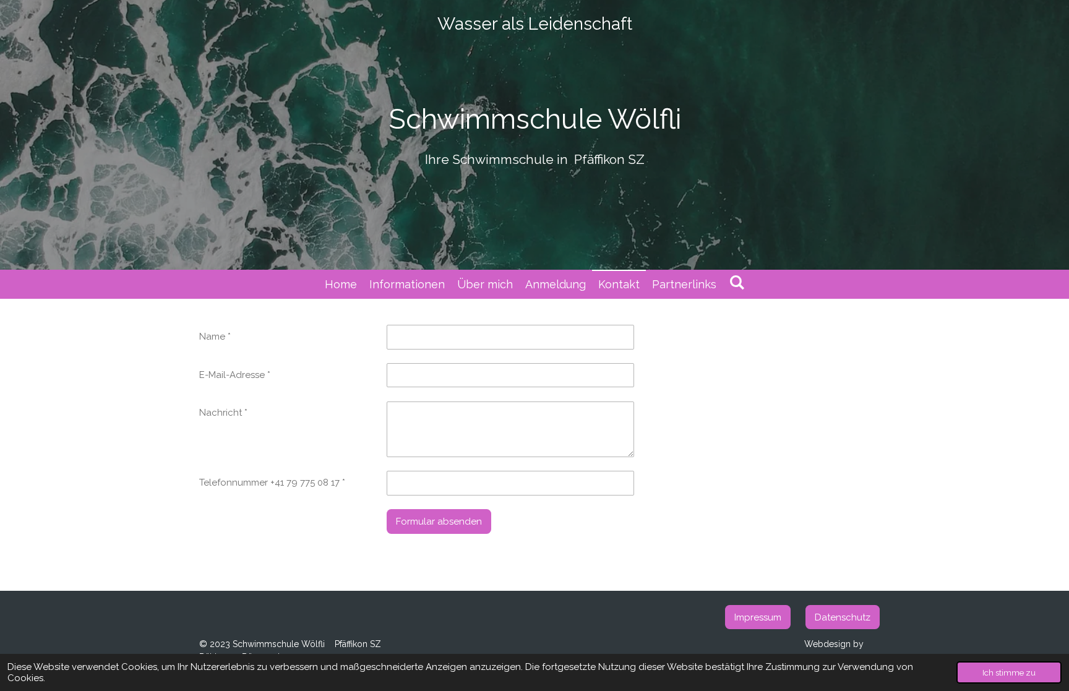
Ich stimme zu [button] (1009, 672)
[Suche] (736, 282)
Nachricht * (223, 412)
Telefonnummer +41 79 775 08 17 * (272, 482)
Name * (215, 336)
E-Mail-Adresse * (234, 374)
